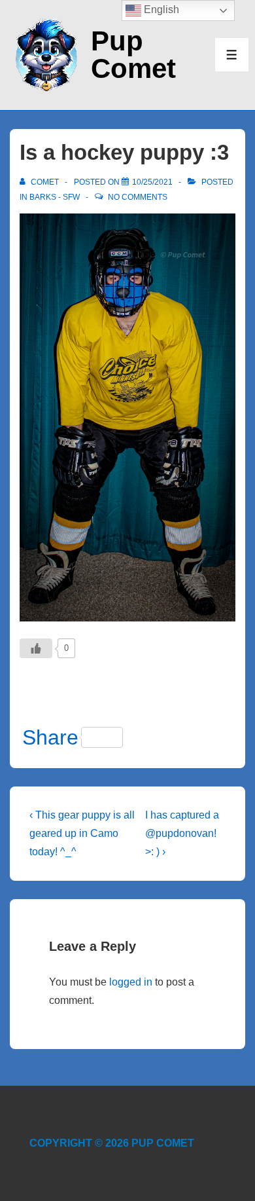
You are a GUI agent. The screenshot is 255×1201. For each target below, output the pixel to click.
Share (50, 737)
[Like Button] (36, 648)
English (160, 9)
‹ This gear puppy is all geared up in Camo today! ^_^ (82, 833)
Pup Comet (133, 55)
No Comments (137, 197)
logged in (130, 982)
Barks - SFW (54, 197)
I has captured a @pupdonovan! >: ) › (182, 833)
